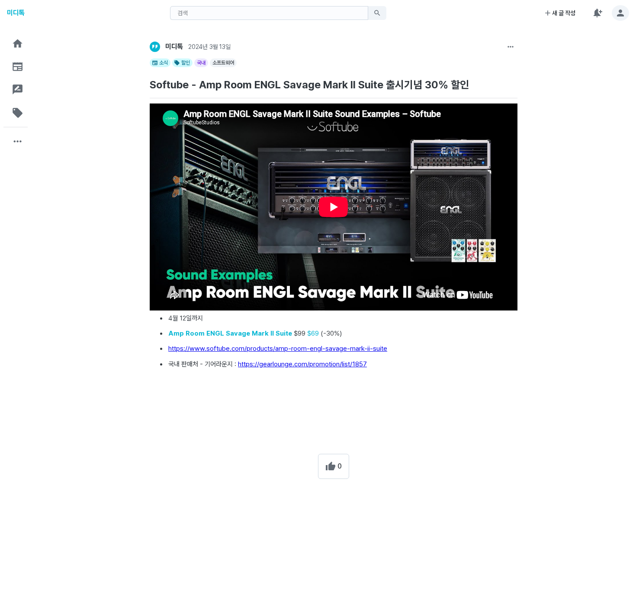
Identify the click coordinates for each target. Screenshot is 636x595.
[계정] (620, 13)
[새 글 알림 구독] (597, 13)
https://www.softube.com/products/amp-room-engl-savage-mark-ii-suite (277, 348)
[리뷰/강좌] (18, 89)
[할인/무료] (18, 112)
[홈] (18, 43)
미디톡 (16, 13)
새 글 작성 (563, 13)
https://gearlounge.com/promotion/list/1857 (302, 364)
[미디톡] (155, 47)
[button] (18, 43)
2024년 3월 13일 (209, 46)
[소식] (18, 66)
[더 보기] (510, 47)
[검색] (377, 13)
